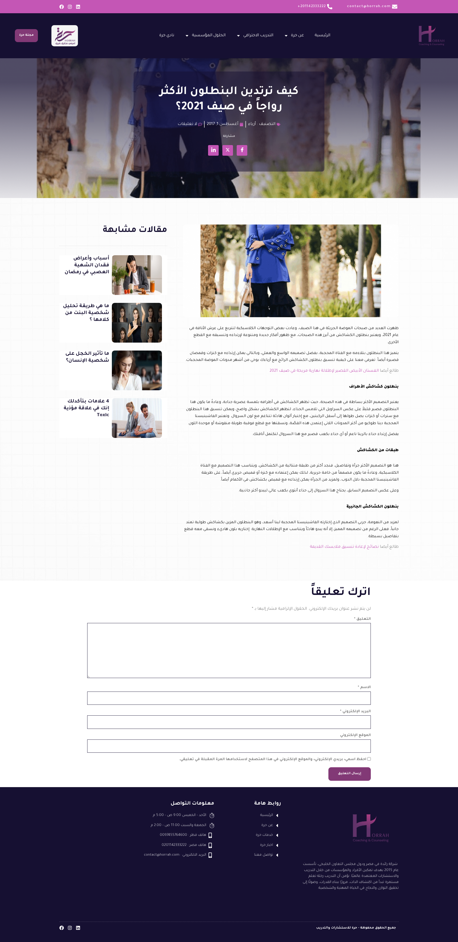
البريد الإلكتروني (355, 712)
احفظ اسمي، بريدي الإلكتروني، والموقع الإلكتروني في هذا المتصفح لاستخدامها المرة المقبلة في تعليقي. (272, 759)
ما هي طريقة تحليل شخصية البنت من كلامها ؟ (86, 313)
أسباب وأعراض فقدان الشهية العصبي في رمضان (87, 265)
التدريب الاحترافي (258, 35)
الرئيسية (322, 35)
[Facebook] (61, 7)
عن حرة (297, 35)
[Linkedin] (78, 7)
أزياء (252, 124)
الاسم (364, 687)
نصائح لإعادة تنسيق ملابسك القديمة (344, 547)
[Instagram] (70, 7)
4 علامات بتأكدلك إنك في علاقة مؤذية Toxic (86, 408)
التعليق (362, 619)
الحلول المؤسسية (209, 35)
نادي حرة (166, 35)
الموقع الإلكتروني (355, 735)
